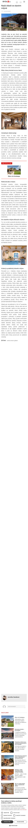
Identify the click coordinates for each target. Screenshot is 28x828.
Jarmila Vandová (7, 11)
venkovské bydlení (12, 340)
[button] (14, 825)
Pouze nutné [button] (20, 821)
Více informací (23, 809)
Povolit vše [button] (7, 821)
